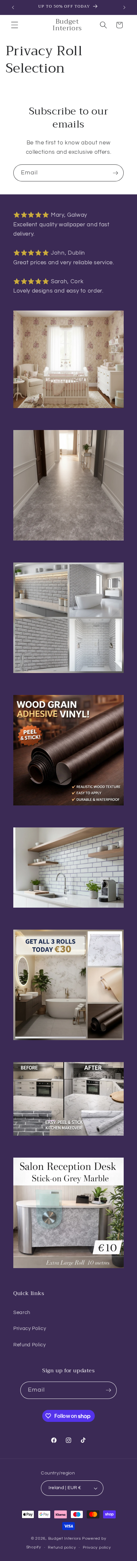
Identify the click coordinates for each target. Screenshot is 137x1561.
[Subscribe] (115, 173)
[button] (15, 25)
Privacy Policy (29, 1328)
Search (21, 1312)
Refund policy (62, 1547)
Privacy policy (97, 1547)
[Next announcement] (124, 7)
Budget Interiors (64, 1538)
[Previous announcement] (13, 7)
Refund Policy (29, 1344)
